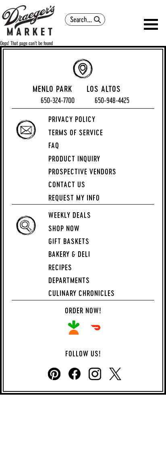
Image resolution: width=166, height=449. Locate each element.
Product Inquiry (74, 158)
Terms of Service (75, 132)
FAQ (53, 145)
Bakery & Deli (69, 254)
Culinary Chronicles (81, 293)
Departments (69, 280)
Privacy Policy (71, 119)
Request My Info (74, 198)
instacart (73, 328)
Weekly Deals (69, 215)
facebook (74, 374)
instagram (95, 374)
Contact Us (66, 184)
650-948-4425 (112, 100)
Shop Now (64, 228)
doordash (96, 328)
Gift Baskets (68, 241)
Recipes (60, 267)
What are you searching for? (85, 10)
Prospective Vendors (82, 171)
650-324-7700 (58, 100)
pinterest (54, 374)
